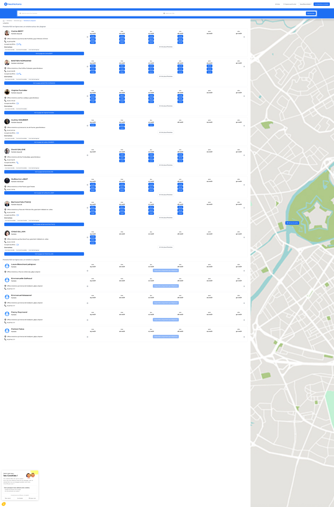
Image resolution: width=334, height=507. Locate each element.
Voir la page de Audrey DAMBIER (44, 142)
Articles (277, 4)
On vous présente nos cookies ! (12, 491)
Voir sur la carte (293, 223)
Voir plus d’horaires (166, 47)
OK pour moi (32, 498)
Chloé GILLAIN (18, 232)
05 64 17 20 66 (11, 242)
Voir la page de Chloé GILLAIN (44, 254)
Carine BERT (17, 31)
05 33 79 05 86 (11, 71)
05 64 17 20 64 (11, 189)
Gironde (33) (18, 20)
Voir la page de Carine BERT (44, 53)
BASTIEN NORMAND (21, 61)
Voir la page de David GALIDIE (44, 172)
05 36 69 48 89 (11, 41)
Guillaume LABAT (19, 179)
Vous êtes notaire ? (305, 4)
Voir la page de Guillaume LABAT (44, 193)
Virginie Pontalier (19, 90)
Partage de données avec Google (13, 489)
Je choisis (20, 498)
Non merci (8, 498)
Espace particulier (290, 4)
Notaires (9, 20)
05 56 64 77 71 (11, 289)
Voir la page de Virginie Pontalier (44, 112)
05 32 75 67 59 (11, 130)
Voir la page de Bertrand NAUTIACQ (44, 224)
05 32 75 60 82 (11, 212)
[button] (4, 504)
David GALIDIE (18, 149)
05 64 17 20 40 (11, 100)
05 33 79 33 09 (11, 160)
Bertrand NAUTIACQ (21, 202)
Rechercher (311, 13)
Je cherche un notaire (321, 4)
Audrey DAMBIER (19, 120)
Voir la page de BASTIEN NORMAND (44, 83)
